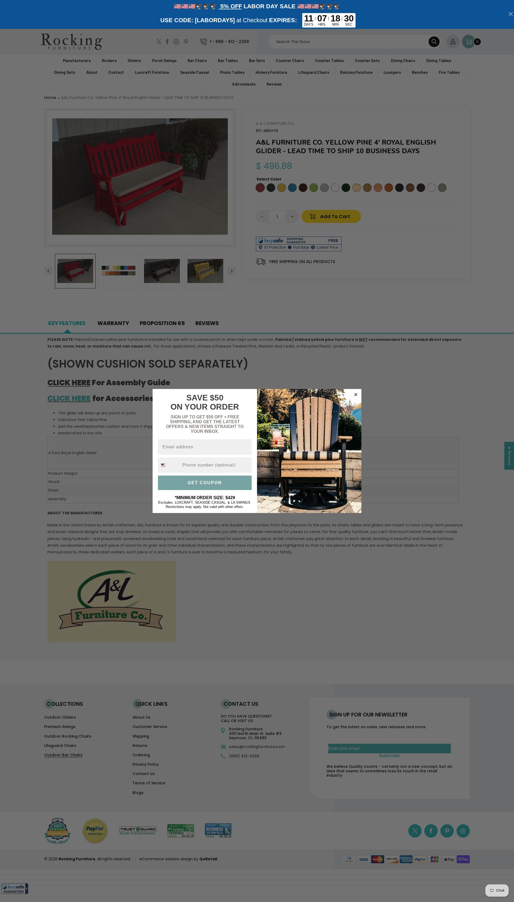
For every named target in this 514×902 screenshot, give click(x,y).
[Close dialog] (356, 395)
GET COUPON (205, 482)
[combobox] (169, 465)
